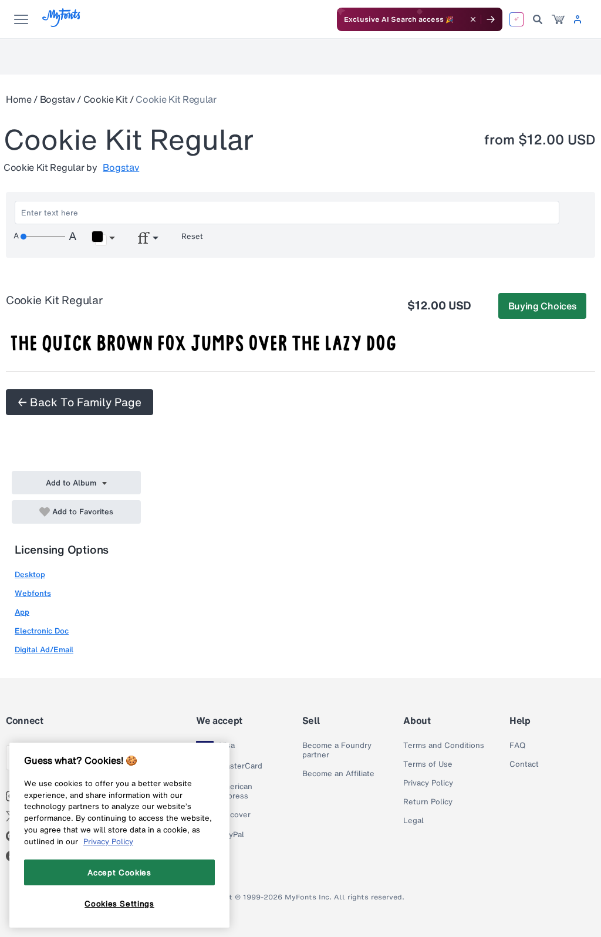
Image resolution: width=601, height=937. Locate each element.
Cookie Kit (105, 99)
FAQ (517, 745)
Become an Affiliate (338, 773)
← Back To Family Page (79, 402)
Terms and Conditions (443, 745)
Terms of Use (428, 764)
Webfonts (33, 593)
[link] (558, 19)
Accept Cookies (119, 872)
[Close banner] (473, 19)
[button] (103, 238)
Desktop (30, 574)
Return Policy (428, 802)
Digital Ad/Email (44, 649)
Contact (524, 764)
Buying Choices (542, 306)
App (22, 612)
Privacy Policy (428, 783)
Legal (413, 820)
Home (19, 99)
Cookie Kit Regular (176, 99)
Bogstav (57, 99)
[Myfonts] (62, 24)
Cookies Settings (119, 903)
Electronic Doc (42, 630)
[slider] (43, 236)
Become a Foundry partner (337, 750)
